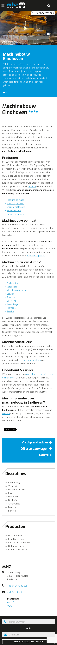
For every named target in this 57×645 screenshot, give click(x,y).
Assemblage (13, 304)
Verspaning (12, 286)
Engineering (12, 283)
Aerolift (11, 602)
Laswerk (11, 293)
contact (6, 413)
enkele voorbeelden (31, 360)
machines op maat (36, 255)
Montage (11, 307)
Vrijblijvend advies (35, 442)
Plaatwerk (12, 297)
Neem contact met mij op (28, 641)
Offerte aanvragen (35, 448)
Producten (15, 526)
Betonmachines (16, 546)
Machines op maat (17, 535)
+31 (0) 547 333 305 (17, 585)
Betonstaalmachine (16, 213)
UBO (9, 605)
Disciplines (15, 473)
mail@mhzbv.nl (14, 592)
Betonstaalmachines (18, 549)
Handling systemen (17, 538)
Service (10, 311)
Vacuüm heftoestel (16, 206)
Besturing (11, 300)
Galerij (44, 455)
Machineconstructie (17, 290)
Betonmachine (14, 210)
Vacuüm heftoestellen (19, 542)
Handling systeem (15, 203)
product (32, 186)
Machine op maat (15, 199)
